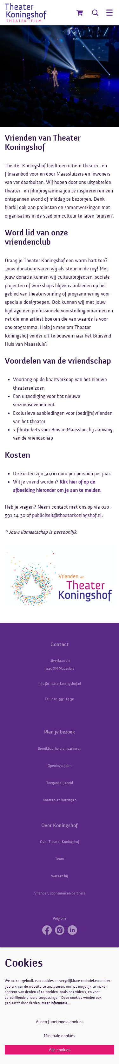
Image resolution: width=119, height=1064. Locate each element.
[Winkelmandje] (80, 12)
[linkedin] (72, 930)
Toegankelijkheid (59, 783)
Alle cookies (59, 1049)
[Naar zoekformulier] (95, 12)
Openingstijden (59, 765)
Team (59, 859)
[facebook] (47, 930)
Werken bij (59, 876)
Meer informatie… (56, 1003)
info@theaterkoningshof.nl (59, 683)
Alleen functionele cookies (59, 1021)
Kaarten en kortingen (59, 800)
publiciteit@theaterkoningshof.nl (67, 515)
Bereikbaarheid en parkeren (59, 748)
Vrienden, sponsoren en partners (59, 893)
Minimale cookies (59, 1035)
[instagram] (59, 930)
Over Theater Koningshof (59, 841)
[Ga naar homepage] (26, 12)
